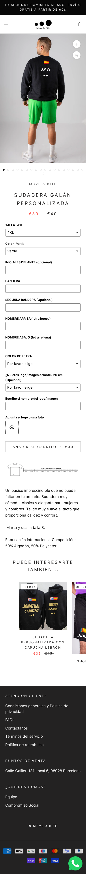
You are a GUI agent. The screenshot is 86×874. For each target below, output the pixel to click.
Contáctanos (16, 728)
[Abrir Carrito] (80, 24)
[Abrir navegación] (6, 24)
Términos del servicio (24, 736)
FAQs (9, 720)
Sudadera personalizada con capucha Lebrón (43, 642)
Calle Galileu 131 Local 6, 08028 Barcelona (43, 771)
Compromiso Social (22, 805)
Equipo (11, 797)
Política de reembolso (24, 745)
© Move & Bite (43, 826)
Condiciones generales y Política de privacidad (36, 709)
